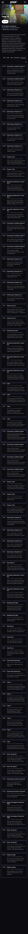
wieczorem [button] (17, 57)
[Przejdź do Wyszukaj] (25, 2)
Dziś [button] (4, 57)
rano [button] (11, 57)
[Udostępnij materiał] (14, 21)
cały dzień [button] (23, 57)
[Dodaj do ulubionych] (10, 21)
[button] (26, 62)
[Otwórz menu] (3, 2)
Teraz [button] (8, 57)
